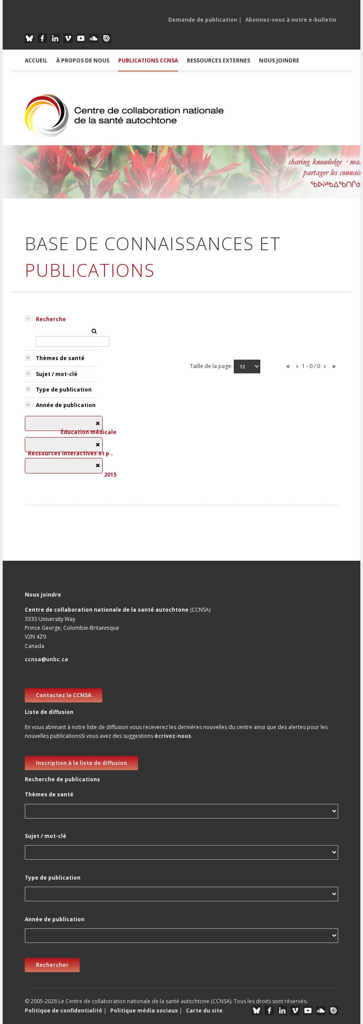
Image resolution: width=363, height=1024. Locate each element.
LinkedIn (55, 38)
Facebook (42, 38)
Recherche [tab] (51, 319)
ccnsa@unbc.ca (46, 659)
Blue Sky (29, 38)
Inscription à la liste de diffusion (81, 763)
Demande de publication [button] (202, 19)
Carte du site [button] (204, 1010)
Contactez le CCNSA (63, 695)
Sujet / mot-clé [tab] (56, 374)
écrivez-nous (172, 736)
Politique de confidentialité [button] (64, 1010)
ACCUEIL (36, 60)
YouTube (80, 38)
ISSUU (106, 38)
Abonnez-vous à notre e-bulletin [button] (290, 19)
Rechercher (52, 965)
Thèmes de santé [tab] (60, 358)
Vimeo (68, 38)
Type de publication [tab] (64, 389)
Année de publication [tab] (66, 405)
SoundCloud (93, 38)
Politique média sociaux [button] (144, 1010)
